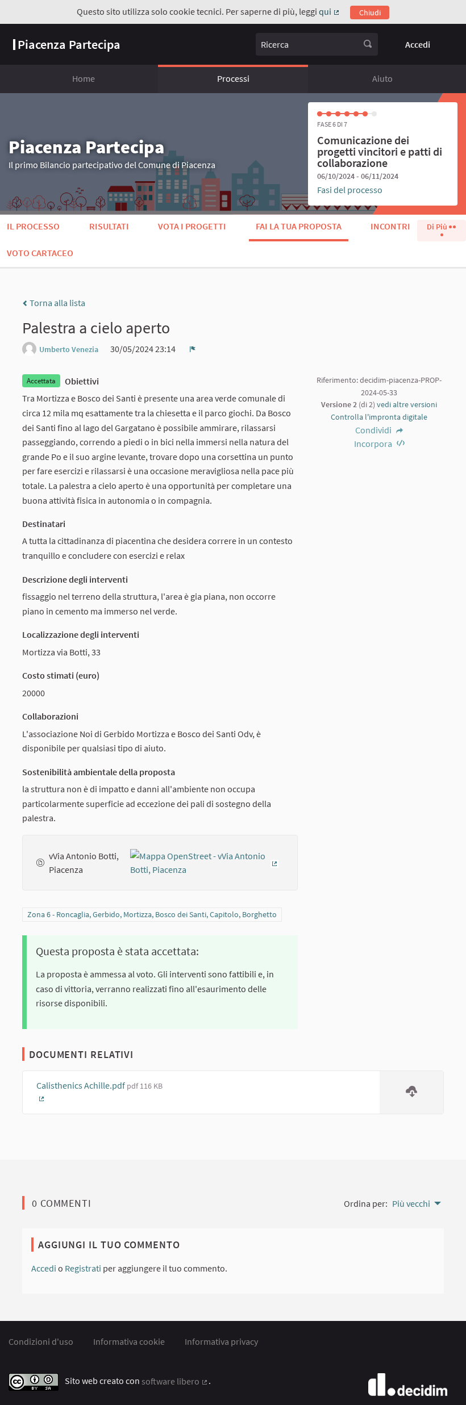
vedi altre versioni (407, 404)
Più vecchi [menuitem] (411, 1203)
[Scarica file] (411, 1092)
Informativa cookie (129, 1341)
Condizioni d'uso (41, 1341)
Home (83, 78)
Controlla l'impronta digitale (379, 417)
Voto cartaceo (40, 252)
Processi (233, 78)
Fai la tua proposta (299, 226)
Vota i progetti (192, 226)
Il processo (33, 226)
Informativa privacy (221, 1341)
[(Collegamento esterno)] (207, 861)
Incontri (390, 226)
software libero (175, 1381)
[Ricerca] (367, 44)
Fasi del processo (349, 189)
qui (329, 11)
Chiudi (370, 12)
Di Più (438, 226)
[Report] (192, 348)
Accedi (417, 44)
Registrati (83, 1268)
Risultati (109, 226)
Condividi (374, 429)
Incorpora (374, 443)
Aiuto (382, 78)
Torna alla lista (56, 302)
